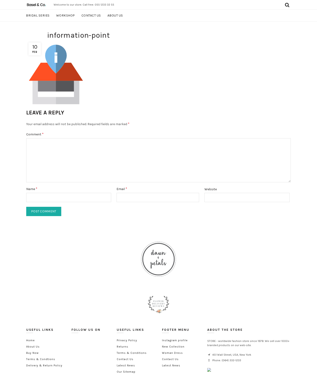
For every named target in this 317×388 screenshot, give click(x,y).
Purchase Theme (173, 371)
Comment (35, 134)
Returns (122, 346)
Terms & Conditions (132, 353)
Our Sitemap (126, 371)
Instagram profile (175, 340)
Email (121, 189)
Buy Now (32, 353)
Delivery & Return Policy (44, 365)
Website (210, 189)
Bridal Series (38, 15)
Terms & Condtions (40, 359)
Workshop (65, 15)
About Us (33, 346)
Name (31, 189)
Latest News (126, 365)
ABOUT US (115, 15)
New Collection (173, 346)
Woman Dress (172, 353)
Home (30, 340)
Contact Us (125, 359)
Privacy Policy (127, 340)
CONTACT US (91, 15)
